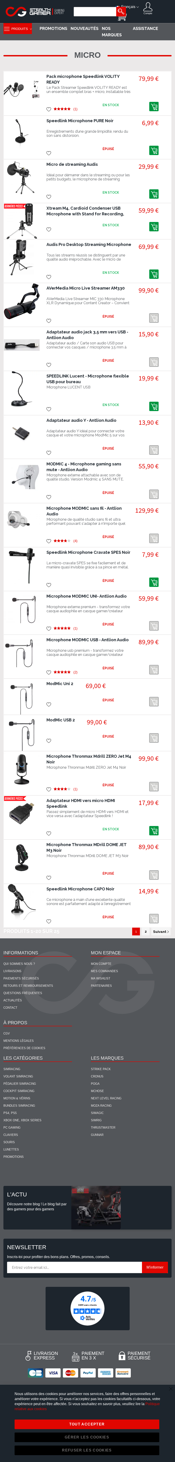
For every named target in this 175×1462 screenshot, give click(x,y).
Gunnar (97, 1135)
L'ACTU (17, 1194)
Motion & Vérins (16, 1098)
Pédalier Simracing (19, 1083)
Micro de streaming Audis (72, 164)
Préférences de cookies (24, 1048)
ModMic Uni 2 (59, 683)
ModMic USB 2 (60, 720)
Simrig (96, 1120)
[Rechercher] (121, 11)
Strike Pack (101, 1069)
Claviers (10, 1135)
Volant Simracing (18, 1076)
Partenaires (101, 985)
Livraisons (12, 971)
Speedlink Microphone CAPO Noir (80, 889)
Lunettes (11, 1149)
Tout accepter (87, 1424)
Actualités (12, 1000)
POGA (95, 1083)
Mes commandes (104, 971)
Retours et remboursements (28, 985)
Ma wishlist (100, 978)
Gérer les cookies (87, 1437)
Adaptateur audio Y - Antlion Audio (81, 420)
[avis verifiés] (87, 1308)
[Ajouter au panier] (154, 106)
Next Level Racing (106, 1098)
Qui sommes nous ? (19, 964)
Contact (10, 1007)
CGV (6, 1033)
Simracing (11, 1069)
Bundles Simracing (19, 1105)
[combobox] (96, 11)
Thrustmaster (103, 1127)
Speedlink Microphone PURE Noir (79, 120)
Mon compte (101, 964)
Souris (9, 1142)
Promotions (13, 1157)
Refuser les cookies (87, 1450)
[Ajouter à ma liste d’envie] (48, 109)
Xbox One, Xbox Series (22, 1120)
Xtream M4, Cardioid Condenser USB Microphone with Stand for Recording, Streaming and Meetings (85, 214)
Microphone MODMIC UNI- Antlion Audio (86, 596)
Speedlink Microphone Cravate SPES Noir (88, 552)
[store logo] (35, 11)
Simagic (97, 1113)
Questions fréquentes (22, 993)
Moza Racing (101, 1105)
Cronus (97, 1076)
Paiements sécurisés (21, 978)
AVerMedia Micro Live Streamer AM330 (85, 288)
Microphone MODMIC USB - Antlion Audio (87, 639)
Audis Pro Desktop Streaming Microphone (88, 244)
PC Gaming (12, 1127)
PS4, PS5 (10, 1113)
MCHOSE (97, 1091)
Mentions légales (18, 1040)
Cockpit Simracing (18, 1091)
